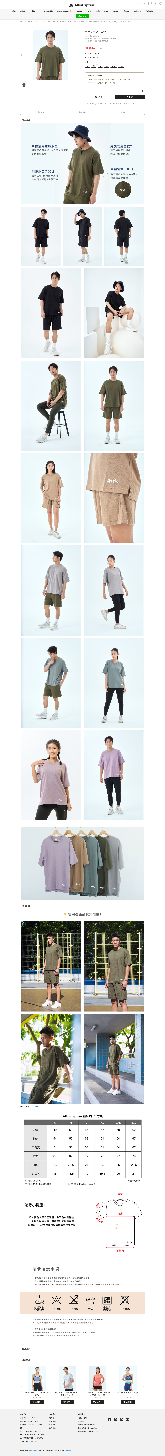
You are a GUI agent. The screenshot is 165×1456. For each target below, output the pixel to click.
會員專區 (52, 1418)
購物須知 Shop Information (88, 1431)
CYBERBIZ (68, 1450)
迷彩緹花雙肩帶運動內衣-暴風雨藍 (37, 1393)
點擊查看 (36, 1106)
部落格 (126, 11)
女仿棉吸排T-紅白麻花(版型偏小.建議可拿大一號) (98, 1393)
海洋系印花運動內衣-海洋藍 (128, 1392)
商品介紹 (41, 112)
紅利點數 (52, 1424)
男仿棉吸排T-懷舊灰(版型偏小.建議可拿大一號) (67, 1393)
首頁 (14, 11)
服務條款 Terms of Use (86, 1424)
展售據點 (52, 1428)
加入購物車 (99, 97)
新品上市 (35, 11)
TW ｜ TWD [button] (143, 4)
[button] (79, 55)
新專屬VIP (52, 1421)
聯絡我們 (149, 11)
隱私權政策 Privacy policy (87, 1428)
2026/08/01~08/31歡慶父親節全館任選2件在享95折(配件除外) (109, 79)
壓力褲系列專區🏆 (64, 11)
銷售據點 (137, 11)
